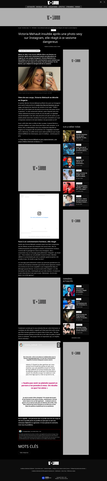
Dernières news (25, 27)
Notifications (57, 471)
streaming (70, 7)
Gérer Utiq (64, 471)
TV (30, 27)
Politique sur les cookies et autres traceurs (61, 468)
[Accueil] (53, 3)
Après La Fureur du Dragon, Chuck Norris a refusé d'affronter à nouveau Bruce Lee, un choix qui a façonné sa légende (82, 177)
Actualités (31, 7)
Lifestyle (62, 7)
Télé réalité (24, 452)
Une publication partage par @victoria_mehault (39, 236)
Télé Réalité (34, 27)
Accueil (19, 27)
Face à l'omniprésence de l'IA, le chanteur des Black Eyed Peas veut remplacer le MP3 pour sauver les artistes (82, 306)
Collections (53, 7)
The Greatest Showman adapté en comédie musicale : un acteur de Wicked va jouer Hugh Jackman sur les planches (82, 293)
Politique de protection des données (78, 468)
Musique (39, 7)
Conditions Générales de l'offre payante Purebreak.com (43, 471)
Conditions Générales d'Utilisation (27, 468)
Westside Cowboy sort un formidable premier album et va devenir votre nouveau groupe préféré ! (82, 331)
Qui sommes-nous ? (39, 468)
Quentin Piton (27, 431)
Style (45, 7)
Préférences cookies (71, 471)
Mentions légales (47, 468)
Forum (77, 7)
